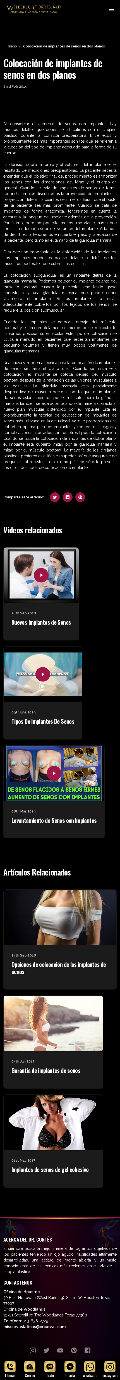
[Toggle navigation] (111, 9)
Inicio (12, 46)
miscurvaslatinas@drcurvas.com (34, 1327)
